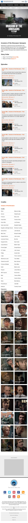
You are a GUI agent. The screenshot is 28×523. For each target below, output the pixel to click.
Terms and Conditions (14, 515)
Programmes (10, 4)
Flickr (9, 498)
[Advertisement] (14, 467)
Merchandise (18, 494)
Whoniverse (3, 4)
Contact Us (14, 517)
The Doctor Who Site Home (14, 513)
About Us (14, 519)
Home (2, 7)
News (19, 498)
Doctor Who (7, 7)
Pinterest (14, 494)
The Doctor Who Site (14, 487)
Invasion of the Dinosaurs (8, 205)
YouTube (14, 498)
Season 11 (14, 7)
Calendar (22, 4)
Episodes (16, 4)
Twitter (9, 494)
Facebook (5, 494)
